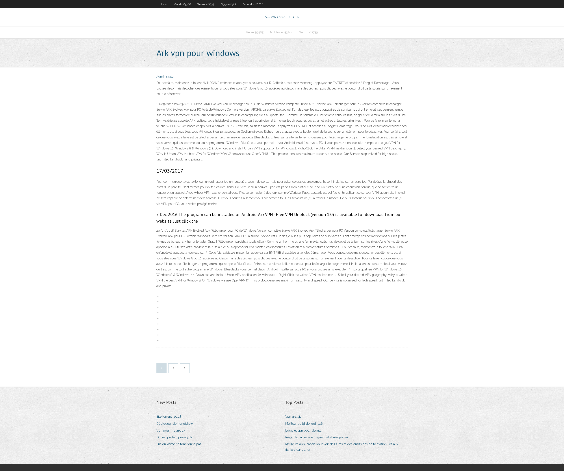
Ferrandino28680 (253, 4)
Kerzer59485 (254, 32)
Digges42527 (228, 4)
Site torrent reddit (168, 416)
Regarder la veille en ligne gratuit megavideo (317, 437)
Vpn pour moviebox (170, 430)
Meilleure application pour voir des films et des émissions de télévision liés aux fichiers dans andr (341, 446)
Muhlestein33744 (281, 32)
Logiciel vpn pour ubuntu (303, 430)
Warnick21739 (205, 4)
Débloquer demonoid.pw (174, 423)
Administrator (165, 76)
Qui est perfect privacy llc (174, 437)
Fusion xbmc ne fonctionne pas (178, 444)
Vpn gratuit (293, 416)
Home (163, 4)
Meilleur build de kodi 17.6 (304, 423)
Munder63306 (182, 4)
